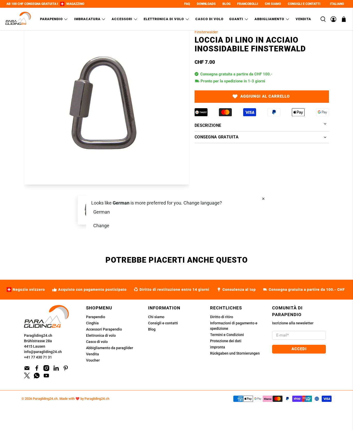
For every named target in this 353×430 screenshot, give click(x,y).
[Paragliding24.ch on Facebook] (37, 370)
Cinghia (92, 323)
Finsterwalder (206, 32)
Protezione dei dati (225, 341)
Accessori (122, 19)
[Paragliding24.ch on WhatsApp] (37, 377)
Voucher (93, 360)
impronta (217, 347)
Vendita (303, 19)
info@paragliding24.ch (43, 352)
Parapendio (51, 19)
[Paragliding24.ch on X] (27, 377)
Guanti (236, 19)
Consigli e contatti (163, 323)
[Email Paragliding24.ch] (27, 370)
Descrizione (208, 125)
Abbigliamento (269, 19)
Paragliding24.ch (38, 335)
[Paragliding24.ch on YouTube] (46, 377)
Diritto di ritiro (221, 317)
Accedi (299, 349)
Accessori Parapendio (104, 329)
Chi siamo (156, 317)
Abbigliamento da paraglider (109, 348)
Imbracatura (87, 19)
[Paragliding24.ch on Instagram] (46, 370)
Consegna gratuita (217, 137)
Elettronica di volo (164, 19)
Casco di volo (209, 19)
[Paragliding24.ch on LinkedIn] (56, 370)
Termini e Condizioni (227, 335)
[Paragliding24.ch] (18, 19)
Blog (152, 329)
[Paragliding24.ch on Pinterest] (66, 370)
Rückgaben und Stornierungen (235, 353)
